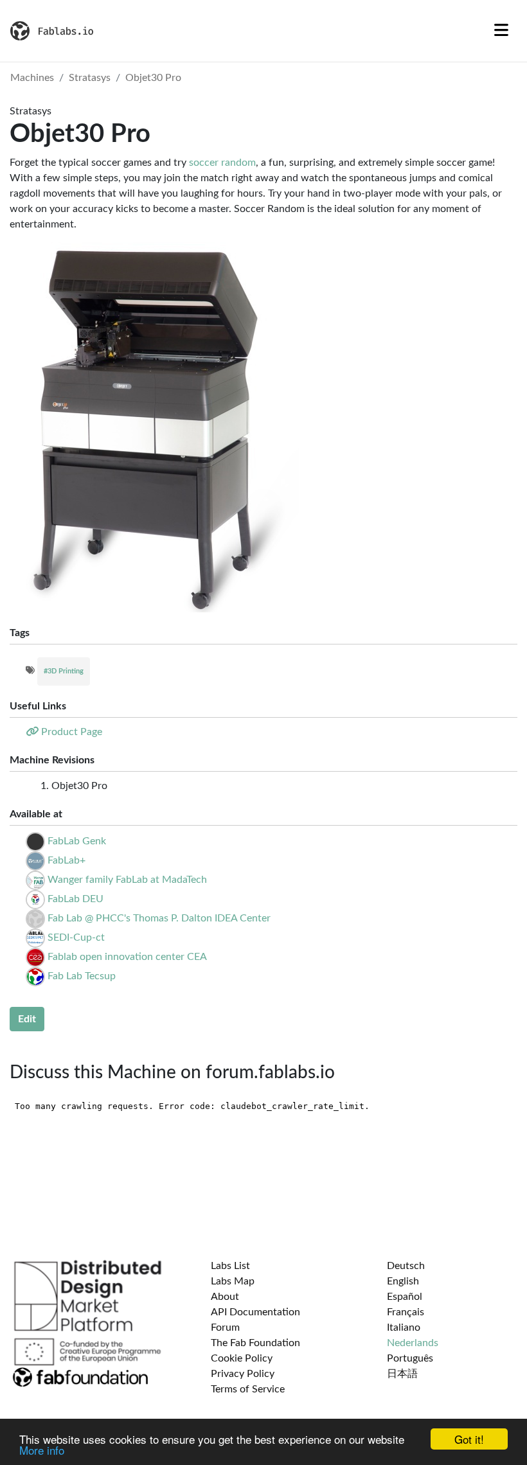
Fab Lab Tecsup (82, 976)
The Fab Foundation (255, 1343)
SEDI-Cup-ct (76, 937)
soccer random (222, 162)
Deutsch (406, 1266)
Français (405, 1312)
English (403, 1281)
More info (41, 1450)
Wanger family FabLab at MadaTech (127, 880)
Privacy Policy (242, 1374)
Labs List (230, 1266)
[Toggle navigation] (501, 30)
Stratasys (90, 78)
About (225, 1297)
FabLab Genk (77, 841)
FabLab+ (66, 860)
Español (404, 1297)
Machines (32, 78)
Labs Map (233, 1281)
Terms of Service (248, 1389)
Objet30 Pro (153, 78)
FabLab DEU (75, 899)
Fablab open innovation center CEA (127, 957)
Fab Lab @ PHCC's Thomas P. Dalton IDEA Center (159, 918)
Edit (27, 1019)
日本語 (402, 1374)
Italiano (403, 1327)
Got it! (469, 1439)
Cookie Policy (241, 1358)
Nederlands (412, 1343)
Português (410, 1358)
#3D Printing (64, 671)
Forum (225, 1327)
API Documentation (255, 1312)
